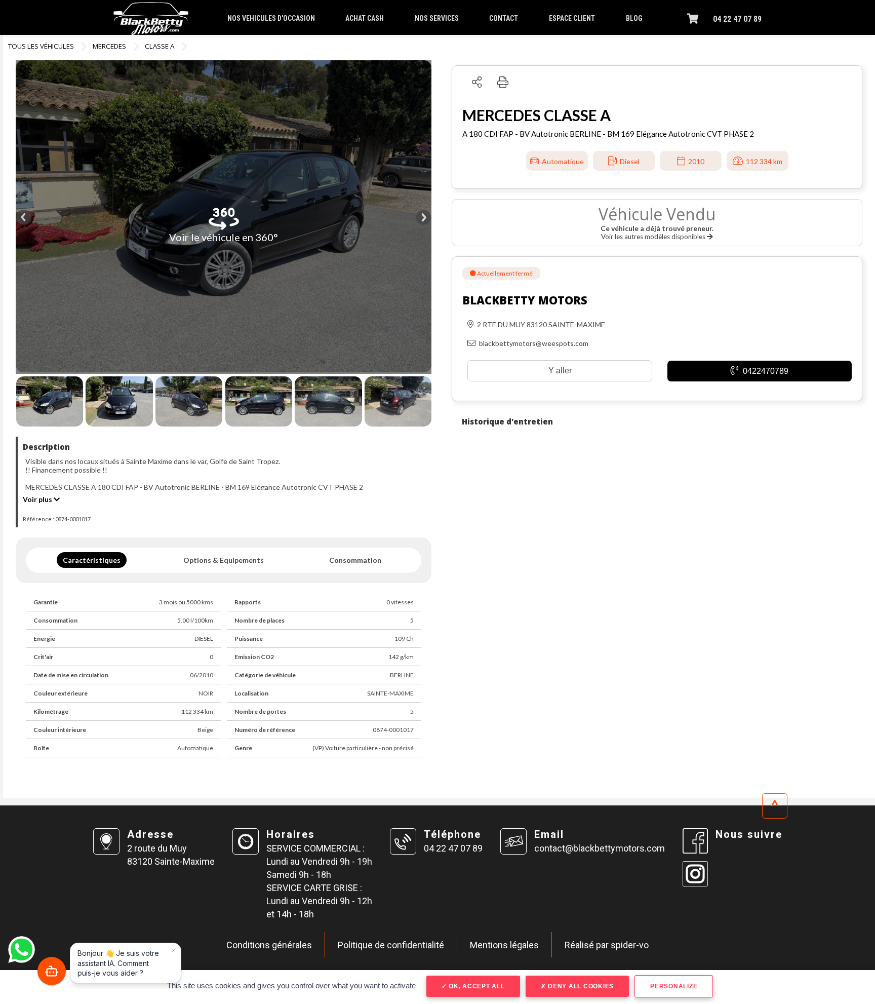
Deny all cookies (580, 986)
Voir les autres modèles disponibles (654, 237)
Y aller (560, 370)
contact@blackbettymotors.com (599, 848)
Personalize (673, 986)
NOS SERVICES (437, 18)
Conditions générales (269, 945)
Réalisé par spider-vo (607, 945)
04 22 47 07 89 (737, 19)
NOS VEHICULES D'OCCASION (271, 18)
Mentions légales (504, 945)
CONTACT (503, 18)
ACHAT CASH (364, 18)
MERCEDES (109, 46)
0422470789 (764, 371)
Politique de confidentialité (391, 945)
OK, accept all (475, 986)
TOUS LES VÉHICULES (41, 46)
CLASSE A (159, 46)
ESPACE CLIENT (572, 18)
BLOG (634, 18)
